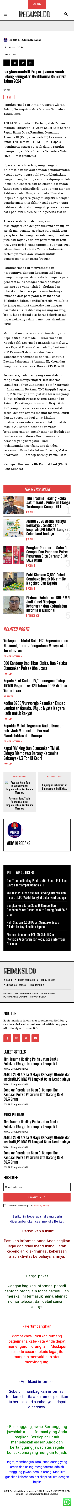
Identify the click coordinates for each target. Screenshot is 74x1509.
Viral (30, 512)
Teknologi (33, 615)
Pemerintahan (12, 656)
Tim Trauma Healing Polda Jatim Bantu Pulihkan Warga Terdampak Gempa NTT (48, 502)
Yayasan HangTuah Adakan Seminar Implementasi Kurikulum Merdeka (19, 803)
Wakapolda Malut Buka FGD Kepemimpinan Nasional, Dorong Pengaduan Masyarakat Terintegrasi (35, 645)
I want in (34, 1197)
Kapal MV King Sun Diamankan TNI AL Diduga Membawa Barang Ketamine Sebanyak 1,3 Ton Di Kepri (31, 753)
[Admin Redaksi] (6, 40)
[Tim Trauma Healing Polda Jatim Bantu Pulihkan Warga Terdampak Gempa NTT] (13, 505)
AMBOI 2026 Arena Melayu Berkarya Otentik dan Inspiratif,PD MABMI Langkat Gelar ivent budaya (48, 527)
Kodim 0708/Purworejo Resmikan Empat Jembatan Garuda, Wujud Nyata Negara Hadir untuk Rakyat (34, 708)
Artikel (8, 696)
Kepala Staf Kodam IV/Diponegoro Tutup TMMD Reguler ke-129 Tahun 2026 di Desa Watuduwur (35, 685)
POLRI (30, 565)
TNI (9, 97)
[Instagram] (16, 1038)
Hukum (7, 674)
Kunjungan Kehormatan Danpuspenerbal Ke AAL (54, 786)
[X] (14, 62)
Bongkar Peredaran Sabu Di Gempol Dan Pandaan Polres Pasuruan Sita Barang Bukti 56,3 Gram (47, 554)
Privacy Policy (41, 1205)
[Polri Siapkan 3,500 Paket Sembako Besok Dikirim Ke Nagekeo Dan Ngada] (13, 581)
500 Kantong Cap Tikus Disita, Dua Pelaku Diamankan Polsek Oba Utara (35, 666)
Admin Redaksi (31, 40)
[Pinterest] (22, 62)
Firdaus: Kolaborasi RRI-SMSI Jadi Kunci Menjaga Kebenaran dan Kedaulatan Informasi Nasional (48, 604)
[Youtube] (35, 1038)
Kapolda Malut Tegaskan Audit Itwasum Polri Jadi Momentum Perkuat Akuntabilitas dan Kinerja (33, 730)
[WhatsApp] (30, 62)
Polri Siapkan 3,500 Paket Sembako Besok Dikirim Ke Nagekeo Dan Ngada (46, 579)
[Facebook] (6, 62)
